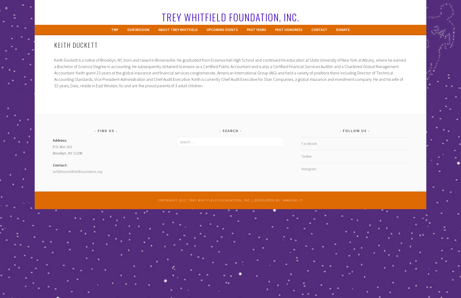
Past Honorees (289, 29)
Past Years (256, 29)
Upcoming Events (222, 29)
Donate (343, 29)
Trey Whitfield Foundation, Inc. (230, 17)
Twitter (306, 156)
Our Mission (138, 29)
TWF (114, 29)
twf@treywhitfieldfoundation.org (77, 171)
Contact (319, 29)
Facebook (309, 143)
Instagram (308, 168)
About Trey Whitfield (178, 29)
